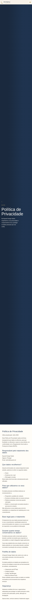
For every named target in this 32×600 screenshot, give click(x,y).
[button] (30, 2)
